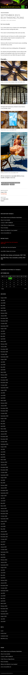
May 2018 (3, 529)
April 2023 (3, 398)
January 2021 (4, 464)
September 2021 (4, 444)
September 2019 (4, 493)
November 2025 (4, 320)
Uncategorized (5, 12)
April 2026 (3, 308)
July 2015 (3, 570)
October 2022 (4, 413)
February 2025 (4, 344)
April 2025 (3, 338)
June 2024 (3, 364)
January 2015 (4, 583)
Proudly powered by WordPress (7, 673)
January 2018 (4, 531)
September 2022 (4, 416)
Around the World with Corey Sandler (11, 7)
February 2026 (4, 313)
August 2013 (4, 616)
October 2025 (4, 323)
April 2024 (3, 369)
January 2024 (4, 377)
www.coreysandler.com (6, 232)
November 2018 (4, 513)
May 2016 (3, 554)
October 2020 (4, 472)
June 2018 (3, 526)
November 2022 (4, 410)
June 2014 (3, 595)
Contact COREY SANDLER (7, 222)
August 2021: (4, 192)
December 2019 (4, 490)
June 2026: (8, 251)
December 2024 (4, 349)
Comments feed (4, 636)
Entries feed (3, 633)
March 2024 (3, 372)
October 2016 (4, 549)
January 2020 (4, 487)
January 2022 (4, 434)
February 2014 (4, 606)
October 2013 (4, 611)
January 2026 (4, 315)
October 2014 (4, 588)
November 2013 (4, 608)
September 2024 (4, 356)
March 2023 (3, 400)
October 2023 (4, 385)
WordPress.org (4, 638)
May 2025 (3, 336)
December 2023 (4, 380)
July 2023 (3, 392)
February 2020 (4, 485)
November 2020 (4, 469)
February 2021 (4, 462)
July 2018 (3, 523)
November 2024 (4, 351)
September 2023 (4, 387)
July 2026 (3, 300)
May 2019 (3, 503)
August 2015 (4, 567)
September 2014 (4, 590)
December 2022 (4, 408)
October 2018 (4, 516)
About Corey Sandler (5, 220)
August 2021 (4, 446)
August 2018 (4, 521)
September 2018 (4, 518)
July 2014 (3, 593)
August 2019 (4, 495)
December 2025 (4, 318)
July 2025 (3, 331)
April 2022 (3, 426)
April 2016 (3, 557)
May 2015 (3, 575)
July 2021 (3, 449)
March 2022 (3, 428)
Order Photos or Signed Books (7, 225)
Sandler (12, 184)
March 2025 (3, 341)
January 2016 (4, 562)
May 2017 (3, 544)
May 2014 (3, 598)
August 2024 (4, 359)
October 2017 (4, 539)
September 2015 (4, 565)
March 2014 (3, 603)
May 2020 (3, 482)
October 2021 (4, 441)
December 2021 (4, 436)
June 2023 (3, 395)
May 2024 (3, 367)
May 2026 (3, 305)
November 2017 (4, 536)
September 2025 (4, 326)
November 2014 (4, 585)
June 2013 (3, 621)
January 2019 (4, 508)
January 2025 (4, 346)
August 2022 (4, 418)
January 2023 (4, 405)
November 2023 (4, 382)
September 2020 (4, 475)
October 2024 (4, 354)
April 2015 (3, 577)
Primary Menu (26, 7)
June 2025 (3, 333)
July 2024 (3, 362)
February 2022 (4, 431)
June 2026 (3, 302)
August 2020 (4, 477)
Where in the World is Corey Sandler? (9, 230)
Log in (2, 630)
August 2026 (4, 297)
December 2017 (4, 534)
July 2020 (3, 480)
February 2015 (4, 580)
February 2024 (4, 374)
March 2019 (3, 505)
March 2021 (3, 459)
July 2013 (3, 618)
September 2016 (4, 552)
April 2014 (3, 600)
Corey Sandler (12, 20)
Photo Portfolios (4, 227)
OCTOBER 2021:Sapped (4, 199)
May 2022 (3, 423)
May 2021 (3, 454)
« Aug (2, 288)
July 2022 (3, 421)
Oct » (25, 288)
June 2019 (3, 500)
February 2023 (4, 403)
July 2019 (3, 498)
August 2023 (4, 390)
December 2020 (4, 467)
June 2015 (3, 572)
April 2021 (3, 457)
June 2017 (3, 541)
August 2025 (4, 328)
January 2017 (4, 547)
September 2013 (4, 613)
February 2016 (4, 559)
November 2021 (4, 439)
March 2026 (3, 310)
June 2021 (3, 451)
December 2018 (4, 511)
